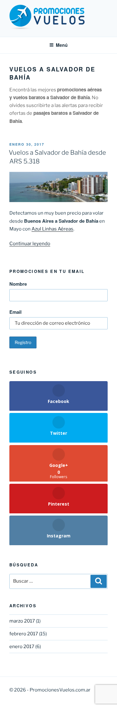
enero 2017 (21, 646)
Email (15, 311)
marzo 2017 (22, 621)
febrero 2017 (23, 634)
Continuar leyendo (29, 243)
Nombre (18, 283)
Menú (62, 45)
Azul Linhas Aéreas (52, 229)
